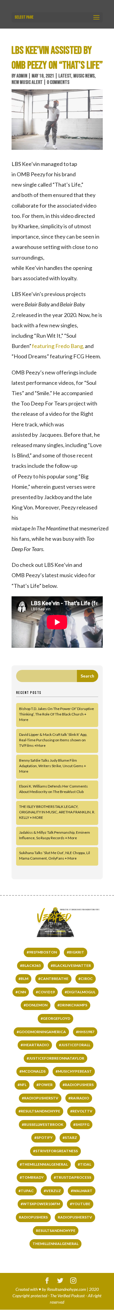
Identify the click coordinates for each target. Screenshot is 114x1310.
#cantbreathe (53, 978)
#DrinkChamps (72, 1005)
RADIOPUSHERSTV (75, 1217)
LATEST (64, 76)
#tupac (26, 1190)
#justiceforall (74, 1045)
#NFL (22, 1084)
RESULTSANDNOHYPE (55, 1230)
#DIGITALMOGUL (80, 992)
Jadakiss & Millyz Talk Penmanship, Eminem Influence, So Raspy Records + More (54, 835)
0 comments (58, 82)
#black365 (30, 965)
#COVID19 (45, 992)
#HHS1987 (85, 1031)
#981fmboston (42, 952)
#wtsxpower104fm (40, 1203)
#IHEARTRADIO (35, 1045)
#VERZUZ (52, 1190)
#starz (70, 1137)
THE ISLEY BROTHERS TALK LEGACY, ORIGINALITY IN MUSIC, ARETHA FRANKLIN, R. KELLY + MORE (57, 812)
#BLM (23, 978)
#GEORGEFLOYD (55, 1018)
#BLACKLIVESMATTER (71, 965)
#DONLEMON (35, 1005)
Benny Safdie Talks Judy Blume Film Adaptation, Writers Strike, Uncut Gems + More (52, 766)
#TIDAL (84, 1164)
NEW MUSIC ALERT (27, 82)
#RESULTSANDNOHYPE (39, 1111)
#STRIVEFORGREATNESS (55, 1151)
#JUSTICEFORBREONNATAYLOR (55, 1058)
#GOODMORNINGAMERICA (41, 1031)
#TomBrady (32, 1177)
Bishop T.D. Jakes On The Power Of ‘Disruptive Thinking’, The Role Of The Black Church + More (56, 714)
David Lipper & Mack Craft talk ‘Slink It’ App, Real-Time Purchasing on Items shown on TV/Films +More (53, 740)
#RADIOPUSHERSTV (40, 1098)
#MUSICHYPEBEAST (74, 1071)
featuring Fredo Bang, (58, 346)
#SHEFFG (81, 1124)
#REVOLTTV (81, 1111)
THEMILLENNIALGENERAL (55, 1243)
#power (44, 1084)
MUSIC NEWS (84, 76)
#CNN (21, 992)
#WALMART (81, 1190)
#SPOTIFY (43, 1137)
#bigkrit (75, 952)
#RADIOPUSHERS (78, 1084)
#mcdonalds (32, 1071)
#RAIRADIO (78, 1098)
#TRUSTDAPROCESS (72, 1177)
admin (21, 76)
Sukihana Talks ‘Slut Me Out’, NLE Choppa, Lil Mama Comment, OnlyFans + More (54, 855)
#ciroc (85, 978)
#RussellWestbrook (42, 1124)
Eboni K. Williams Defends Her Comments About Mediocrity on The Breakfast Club (53, 789)
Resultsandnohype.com (66, 1289)
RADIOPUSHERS (33, 1217)
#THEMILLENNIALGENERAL (44, 1164)
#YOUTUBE (80, 1203)
